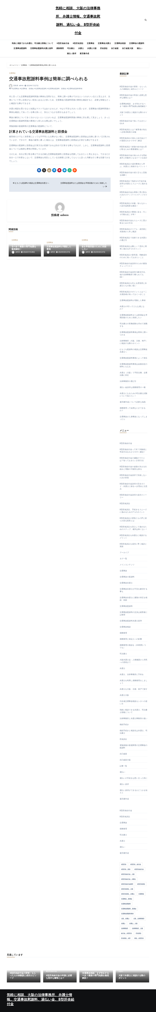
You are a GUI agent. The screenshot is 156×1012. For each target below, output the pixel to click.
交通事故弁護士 (104, 43)
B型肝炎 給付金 (135, 864)
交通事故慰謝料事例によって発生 (133, 358)
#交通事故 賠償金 (27, 89)
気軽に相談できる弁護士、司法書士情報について (32, 43)
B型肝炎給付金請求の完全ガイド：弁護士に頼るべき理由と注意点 (133, 486)
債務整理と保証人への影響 (131, 639)
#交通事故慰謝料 (40, 89)
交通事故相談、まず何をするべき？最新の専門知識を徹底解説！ (24, 246)
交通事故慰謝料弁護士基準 (41, 48)
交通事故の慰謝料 (136, 43)
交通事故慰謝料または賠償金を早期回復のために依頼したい (94, 246)
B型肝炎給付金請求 (127, 884)
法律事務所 (124, 928)
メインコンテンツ (127, 565)
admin (21, 86)
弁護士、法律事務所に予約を (132, 674)
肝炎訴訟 (104, 48)
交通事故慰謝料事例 (127, 913)
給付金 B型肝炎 (126, 933)
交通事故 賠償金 (126, 899)
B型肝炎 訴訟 (125, 869)
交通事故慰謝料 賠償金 (128, 908)
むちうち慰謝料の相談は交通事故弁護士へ (32, 183)
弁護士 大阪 (133, 923)
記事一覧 (123, 766)
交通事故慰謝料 (20, 48)
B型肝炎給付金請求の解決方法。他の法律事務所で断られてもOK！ (133, 274)
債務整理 (60, 48)
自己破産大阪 (127, 48)
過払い (140, 48)
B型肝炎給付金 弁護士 (128, 879)
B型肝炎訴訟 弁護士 (128, 894)
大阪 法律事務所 (138, 918)
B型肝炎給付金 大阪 (128, 874)
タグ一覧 (123, 558)
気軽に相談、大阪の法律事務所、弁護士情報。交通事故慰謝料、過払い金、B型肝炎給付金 (40, 999)
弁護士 (81, 48)
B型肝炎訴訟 (78, 43)
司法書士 (71, 48)
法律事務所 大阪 (137, 928)
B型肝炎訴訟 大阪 (127, 889)
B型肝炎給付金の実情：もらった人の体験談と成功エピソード (23, 975)
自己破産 (115, 48)
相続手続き (124, 724)
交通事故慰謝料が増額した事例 (133, 300)
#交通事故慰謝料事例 (74, 89)
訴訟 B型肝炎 (139, 938)
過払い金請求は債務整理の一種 (133, 387)
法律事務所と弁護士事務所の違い (133, 718)
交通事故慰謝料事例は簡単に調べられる (48, 79)
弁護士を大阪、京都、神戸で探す (133, 689)
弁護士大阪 (92, 48)
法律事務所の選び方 (128, 381)
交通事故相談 (120, 43)
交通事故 (90, 43)
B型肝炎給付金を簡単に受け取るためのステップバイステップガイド (133, 194)
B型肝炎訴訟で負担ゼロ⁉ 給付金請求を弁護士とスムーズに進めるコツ (133, 183)
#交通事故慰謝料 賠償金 (56, 89)
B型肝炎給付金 (63, 43)
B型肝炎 (123, 864)
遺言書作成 (84, 54)
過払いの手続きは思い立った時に (133, 778)
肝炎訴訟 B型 (125, 938)
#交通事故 (15, 89)
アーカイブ (124, 552)
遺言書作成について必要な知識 (133, 402)
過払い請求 (71, 54)
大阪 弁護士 (125, 918)
